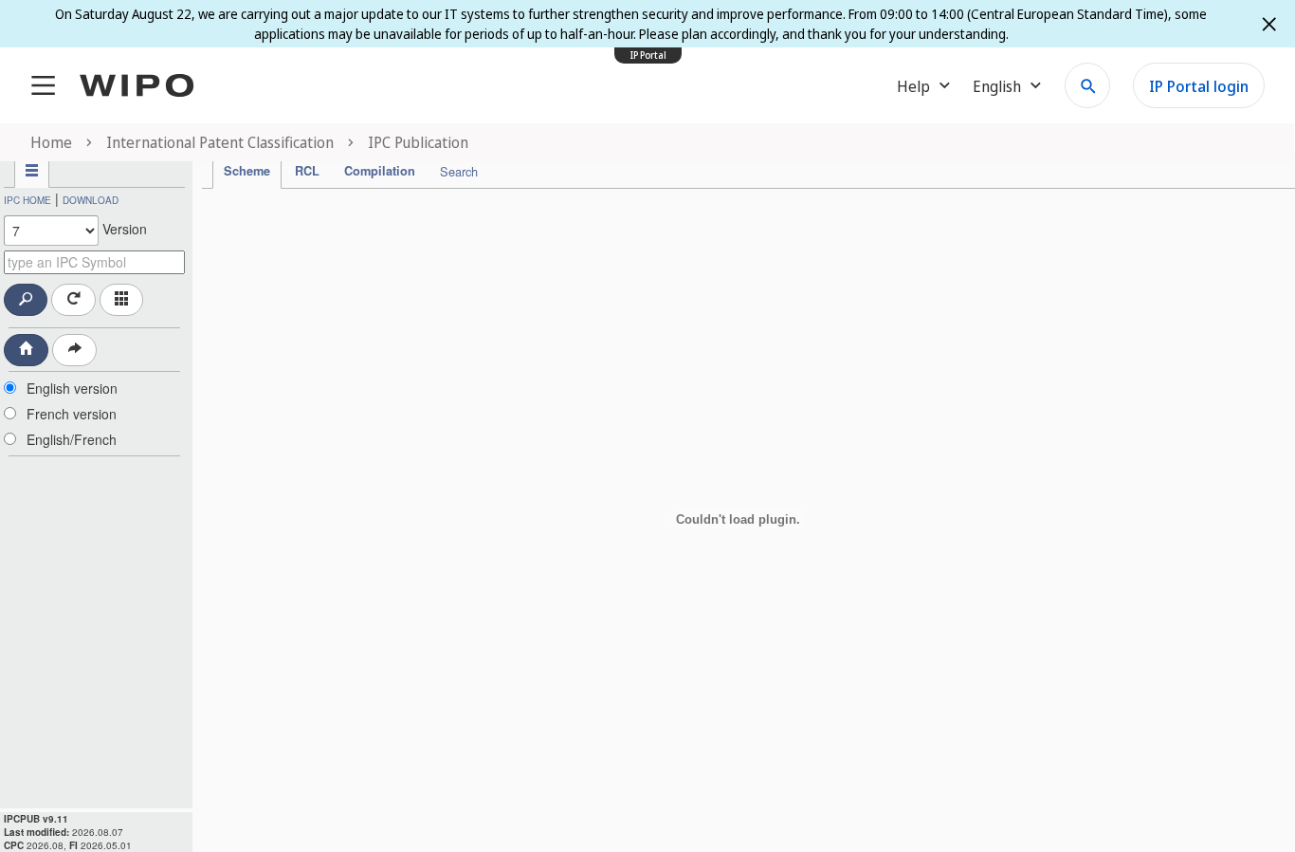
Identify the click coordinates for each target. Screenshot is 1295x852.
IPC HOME (27, 200)
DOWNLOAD (91, 200)
